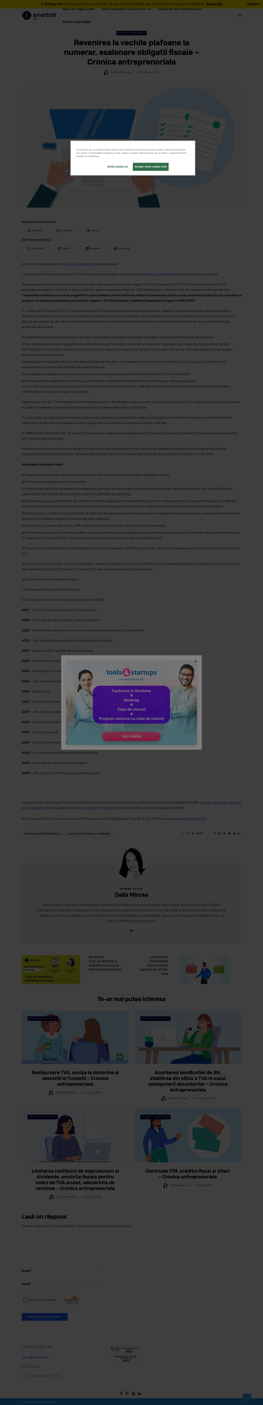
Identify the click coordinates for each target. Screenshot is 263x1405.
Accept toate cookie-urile (151, 166)
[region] (132, 158)
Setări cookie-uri (117, 166)
